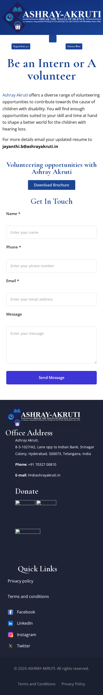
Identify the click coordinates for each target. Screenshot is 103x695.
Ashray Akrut (14, 95)
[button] (52, 38)
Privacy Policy (73, 683)
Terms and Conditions (37, 683)
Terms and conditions (28, 596)
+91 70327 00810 (42, 464)
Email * (12, 280)
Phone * (13, 246)
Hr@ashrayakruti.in (44, 475)
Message (14, 314)
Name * (13, 213)
